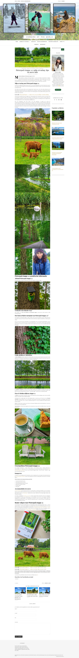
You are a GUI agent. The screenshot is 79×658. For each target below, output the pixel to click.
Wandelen (36, 44)
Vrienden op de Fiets (27, 495)
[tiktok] (59, 1)
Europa (37, 68)
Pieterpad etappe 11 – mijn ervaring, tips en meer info (33, 567)
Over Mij (18, 1)
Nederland (24, 68)
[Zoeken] (62, 49)
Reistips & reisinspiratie (42, 41)
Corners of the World (24, 41)
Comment (16, 622)
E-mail (16, 613)
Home (16, 1)
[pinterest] (62, 1)
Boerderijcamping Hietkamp (20, 476)
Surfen (61, 41)
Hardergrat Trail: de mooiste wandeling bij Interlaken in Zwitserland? (57, 153)
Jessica (17, 583)
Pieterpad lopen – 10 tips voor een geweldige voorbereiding (34, 94)
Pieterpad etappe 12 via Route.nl (30, 509)
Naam (16, 608)
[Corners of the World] (39, 21)
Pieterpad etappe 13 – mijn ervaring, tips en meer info (33, 569)
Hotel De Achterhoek (18, 490)
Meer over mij (58, 89)
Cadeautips (33, 41)
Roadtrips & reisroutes (53, 41)
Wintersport (42, 44)
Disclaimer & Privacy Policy (59, 656)
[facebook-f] (58, 1)
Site (15, 617)
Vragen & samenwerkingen (25, 1)
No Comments (35, 74)
